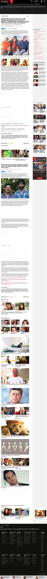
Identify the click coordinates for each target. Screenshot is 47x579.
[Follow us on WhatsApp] (35, 1)
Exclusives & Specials (19, 560)
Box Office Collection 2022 (42, 547)
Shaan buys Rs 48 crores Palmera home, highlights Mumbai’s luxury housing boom (41, 80)
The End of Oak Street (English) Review (12, 537)
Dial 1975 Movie (4, 534)
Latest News (39, 102)
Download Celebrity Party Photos (42, 562)
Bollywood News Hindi (16, 136)
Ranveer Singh (34, 535)
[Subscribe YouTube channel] (38, 1)
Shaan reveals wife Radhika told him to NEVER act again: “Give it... (36, 131)
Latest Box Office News (4, 558)
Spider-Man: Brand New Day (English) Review (13, 540)
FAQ (28, 574)
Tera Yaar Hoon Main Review (12, 542)
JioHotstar (2, 283)
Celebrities (7, 526)
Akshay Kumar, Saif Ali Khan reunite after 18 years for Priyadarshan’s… (39, 170)
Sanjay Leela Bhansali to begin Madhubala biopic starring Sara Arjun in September (41, 69)
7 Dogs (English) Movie (37, 35)
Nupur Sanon (41, 51)
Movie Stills (11, 559)
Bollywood (13, 282)
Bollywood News (10, 135)
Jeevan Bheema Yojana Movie (5, 536)
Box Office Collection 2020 (42, 551)
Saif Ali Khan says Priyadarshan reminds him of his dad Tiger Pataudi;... (42, 141)
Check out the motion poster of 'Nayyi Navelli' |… (27, 560)
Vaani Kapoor (33, 537)
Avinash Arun (10, 282)
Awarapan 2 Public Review (19, 536)
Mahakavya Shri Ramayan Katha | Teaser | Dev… (27, 558)
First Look (11, 560)
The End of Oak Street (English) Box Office (26, 540)
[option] (40, 515)
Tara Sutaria (33, 541)
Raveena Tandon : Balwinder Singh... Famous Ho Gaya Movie (39, 53)
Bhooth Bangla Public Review (19, 539)
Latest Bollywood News (37, 43)
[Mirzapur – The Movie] (24, 62)
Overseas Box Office (42, 539)
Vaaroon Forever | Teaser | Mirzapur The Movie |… (27, 564)
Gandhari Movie (4, 537)
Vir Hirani (7, 284)
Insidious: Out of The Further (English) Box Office (27, 537)
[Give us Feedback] (41, 1)
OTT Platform (14, 283)
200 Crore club (42, 541)
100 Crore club (42, 540)
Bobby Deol (35, 58)
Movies (1, 526)
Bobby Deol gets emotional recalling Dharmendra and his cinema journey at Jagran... (42, 111)
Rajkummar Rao (34, 542)
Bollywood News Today (5, 291)
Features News (36, 44)
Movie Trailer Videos (19, 558)
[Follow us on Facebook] (33, 1)
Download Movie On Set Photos (42, 568)
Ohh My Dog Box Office (27, 542)
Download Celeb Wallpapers (42, 559)
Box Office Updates (4, 559)
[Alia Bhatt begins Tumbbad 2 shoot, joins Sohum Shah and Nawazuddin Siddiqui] (35, 85)
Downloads (43, 555)
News (9, 283)
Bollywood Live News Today (6, 137)
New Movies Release (8, 136)
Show (27, 283)
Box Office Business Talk (5, 560)
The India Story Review (12, 543)
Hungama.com (34, 558)
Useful (34, 554)
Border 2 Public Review (20, 543)
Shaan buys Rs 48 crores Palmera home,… (14, 333)
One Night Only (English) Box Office (27, 534)
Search (39, 178)
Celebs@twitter (34, 557)
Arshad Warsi (5, 282)
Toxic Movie (3, 535)
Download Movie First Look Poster (42, 564)
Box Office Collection (42, 534)
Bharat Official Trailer (34, 563)
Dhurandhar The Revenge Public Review (20, 541)
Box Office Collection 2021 (42, 549)
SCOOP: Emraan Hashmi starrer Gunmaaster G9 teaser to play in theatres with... (42, 121)
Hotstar (25, 282)
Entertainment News (24, 136)
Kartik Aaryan (36, 51)
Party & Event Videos (19, 559)
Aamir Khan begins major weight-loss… (5, 333)
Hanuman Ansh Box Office (27, 543)
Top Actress (42, 543)
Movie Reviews (4, 563)
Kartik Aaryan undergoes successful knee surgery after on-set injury (41, 65)
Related (35, 102)
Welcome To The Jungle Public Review (20, 538)
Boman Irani (22, 282)
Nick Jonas (40, 49)
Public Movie (19, 533)
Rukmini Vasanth (41, 58)
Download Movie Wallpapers (42, 570)
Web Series (10, 284)
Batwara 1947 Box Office (27, 541)
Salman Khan (33, 539)
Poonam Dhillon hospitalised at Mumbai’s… (24, 326)
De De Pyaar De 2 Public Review (20, 544)
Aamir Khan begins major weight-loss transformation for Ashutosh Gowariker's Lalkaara (41, 76)
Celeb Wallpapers (12, 558)
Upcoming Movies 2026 (16, 137)
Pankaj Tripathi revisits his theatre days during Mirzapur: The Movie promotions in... (42, 151)
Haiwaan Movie (4, 540)
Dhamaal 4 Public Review (20, 537)
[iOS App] (44, 574)
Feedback (15, 574)
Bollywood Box (43, 533)
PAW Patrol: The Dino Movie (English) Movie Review (39, 32)
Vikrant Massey (3, 284)
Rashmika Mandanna (34, 538)
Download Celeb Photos (42, 557)
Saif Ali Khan (36, 49)
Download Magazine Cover (42, 566)
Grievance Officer (24, 574)
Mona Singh (6, 283)
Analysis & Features (42, 536)
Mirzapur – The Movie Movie (5, 539)
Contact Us (19, 574)
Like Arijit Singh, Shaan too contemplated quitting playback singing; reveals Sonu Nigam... (36, 121)
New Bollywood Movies (17, 135)
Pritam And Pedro (18, 283)
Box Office (27, 532)
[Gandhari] (5, 62)
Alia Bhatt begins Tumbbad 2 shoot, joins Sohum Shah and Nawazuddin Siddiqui (42, 84)
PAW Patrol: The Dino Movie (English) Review (13, 534)
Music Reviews (34, 562)
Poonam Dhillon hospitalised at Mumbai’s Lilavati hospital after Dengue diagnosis (42, 73)
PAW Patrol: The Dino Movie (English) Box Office (39, 39)
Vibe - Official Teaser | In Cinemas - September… (27, 557)
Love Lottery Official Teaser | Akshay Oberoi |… (27, 561)
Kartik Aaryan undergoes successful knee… (5, 326)
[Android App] (43, 574)
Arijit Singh (35, 55)
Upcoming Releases (4, 562)
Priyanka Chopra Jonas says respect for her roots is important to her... (36, 141)
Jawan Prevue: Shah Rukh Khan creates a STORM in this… (40, 517)
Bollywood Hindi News (4, 564)
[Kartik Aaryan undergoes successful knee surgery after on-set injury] (35, 66)
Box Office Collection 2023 (42, 545)
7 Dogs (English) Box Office (27, 533)
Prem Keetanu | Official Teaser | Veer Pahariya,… (27, 563)
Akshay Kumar (34, 533)
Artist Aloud (33, 559)
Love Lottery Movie (4, 541)
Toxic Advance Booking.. (37, 46)
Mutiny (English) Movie (37, 37)
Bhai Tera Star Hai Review (13, 539)
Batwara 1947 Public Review (19, 534)
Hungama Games (34, 560)
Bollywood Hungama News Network (7, 169)
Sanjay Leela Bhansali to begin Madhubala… (14, 326)
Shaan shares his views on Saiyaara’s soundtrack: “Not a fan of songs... (36, 110)
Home (2, 574)
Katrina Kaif (33, 534)
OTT (10, 283)
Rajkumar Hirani (24, 283)
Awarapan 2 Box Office (26, 539)
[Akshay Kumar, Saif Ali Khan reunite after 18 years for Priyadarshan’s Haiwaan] (39, 165)
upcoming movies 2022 (14, 291)
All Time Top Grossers (42, 537)
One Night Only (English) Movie (38, 34)
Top (34, 532)
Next (28, 62)
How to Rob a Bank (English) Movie (5, 538)
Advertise (6, 574)
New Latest (19, 555)
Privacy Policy (10, 574)
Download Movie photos (42, 560)
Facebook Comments (4, 145)
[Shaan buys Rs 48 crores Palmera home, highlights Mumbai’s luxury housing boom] (35, 81)
